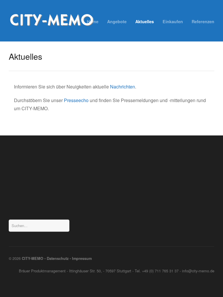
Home (92, 21)
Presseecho (76, 100)
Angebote (117, 21)
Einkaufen (173, 21)
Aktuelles (144, 21)
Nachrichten (122, 86)
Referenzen (203, 21)
